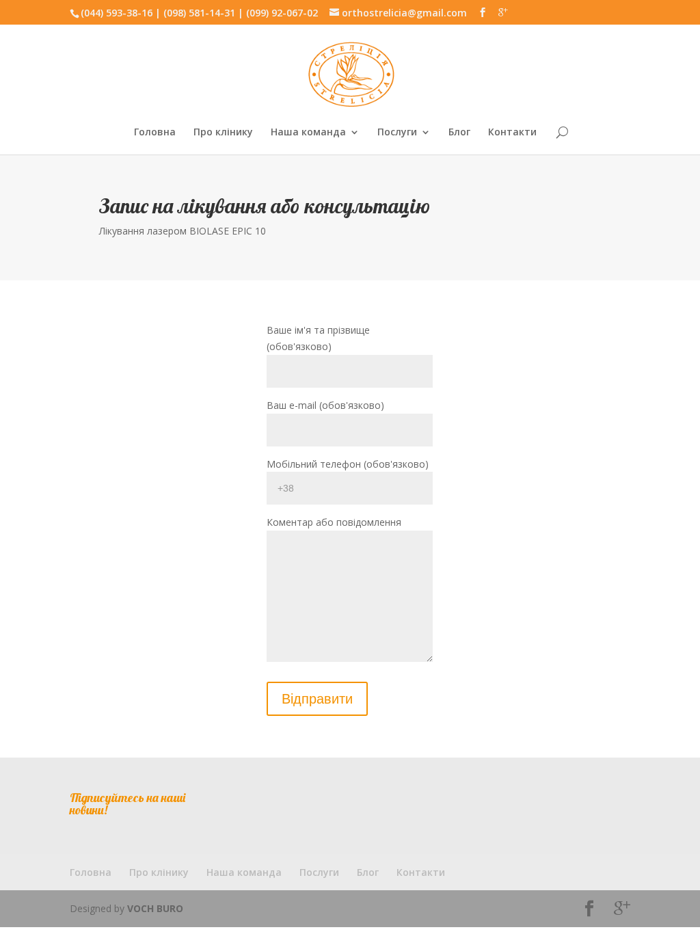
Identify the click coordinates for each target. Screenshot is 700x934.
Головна (155, 132)
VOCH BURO (155, 908)
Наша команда (308, 132)
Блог (459, 132)
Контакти (512, 132)
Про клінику (223, 132)
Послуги (397, 132)
